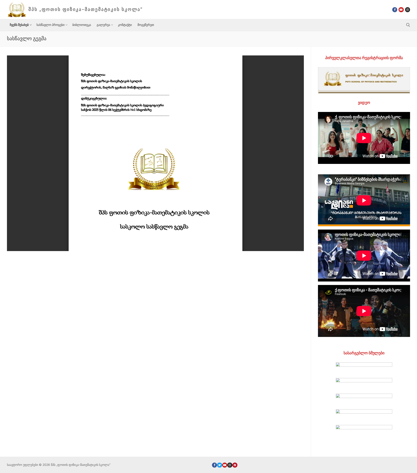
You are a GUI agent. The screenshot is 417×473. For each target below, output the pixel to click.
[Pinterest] (234, 465)
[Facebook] (394, 9)
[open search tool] (408, 25)
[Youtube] (401, 9)
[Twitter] (219, 465)
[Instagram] (407, 9)
